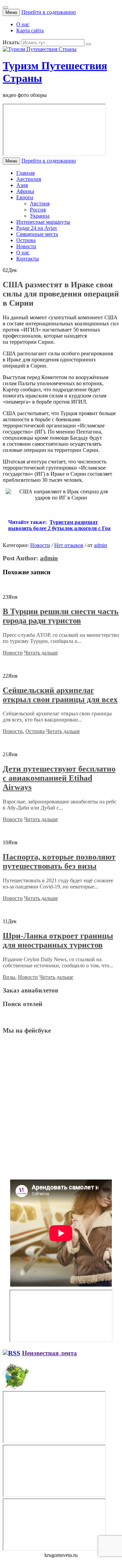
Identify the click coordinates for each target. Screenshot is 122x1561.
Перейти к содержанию (48, 12)
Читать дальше (41, 653)
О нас (22, 24)
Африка (25, 191)
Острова (26, 240)
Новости (26, 246)
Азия (22, 185)
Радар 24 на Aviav (36, 228)
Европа (24, 197)
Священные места (37, 234)
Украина (39, 216)
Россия (38, 210)
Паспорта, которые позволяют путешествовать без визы (59, 861)
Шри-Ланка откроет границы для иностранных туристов (58, 940)
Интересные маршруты (43, 222)
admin (100, 545)
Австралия (28, 179)
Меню (11, 12)
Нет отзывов (68, 545)
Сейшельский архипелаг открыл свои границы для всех (60, 695)
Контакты (27, 258)
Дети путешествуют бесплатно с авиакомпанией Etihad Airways (59, 778)
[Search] (88, 44)
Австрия (39, 203)
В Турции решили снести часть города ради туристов (61, 616)
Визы (9, 977)
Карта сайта (30, 30)
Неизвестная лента (49, 1353)
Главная (25, 173)
